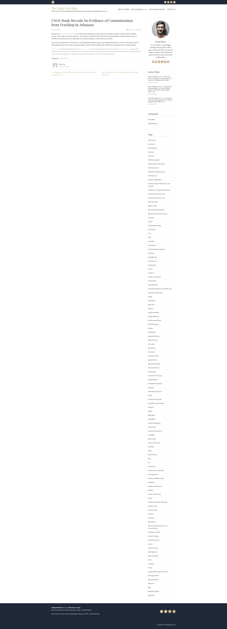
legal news (151, 415)
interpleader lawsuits (155, 384)
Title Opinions (152, 552)
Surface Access (153, 548)
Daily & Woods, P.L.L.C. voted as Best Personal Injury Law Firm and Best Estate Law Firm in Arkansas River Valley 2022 (160, 89)
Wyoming (151, 595)
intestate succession (155, 391)
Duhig (150, 297)
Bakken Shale (152, 206)
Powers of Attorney (154, 494)
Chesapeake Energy (154, 226)
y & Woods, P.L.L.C (84, 49)
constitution (152, 245)
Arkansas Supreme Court (156, 198)
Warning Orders (153, 576)
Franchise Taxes (153, 356)
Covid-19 (151, 273)
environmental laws (154, 320)
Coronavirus (152, 261)
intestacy (151, 388)
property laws (152, 510)
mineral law (152, 427)
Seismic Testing (153, 536)
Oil (149, 463)
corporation (152, 265)
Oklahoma (151, 482)
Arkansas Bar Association (156, 164)
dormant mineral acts (155, 293)
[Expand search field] (52, 2)
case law (151, 218)
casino (150, 222)
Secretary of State (154, 532)
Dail (80, 49)
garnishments (152, 360)
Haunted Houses (153, 368)
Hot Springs (152, 372)
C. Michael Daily (54, 49)
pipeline (150, 490)
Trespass (151, 564)
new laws (151, 447)
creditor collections (154, 277)
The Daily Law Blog (64, 8)
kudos (150, 395)
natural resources (154, 443)
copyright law (152, 257)
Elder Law (151, 305)
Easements (151, 301)
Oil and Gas (152, 467)
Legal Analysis (64, 58)
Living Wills (151, 419)
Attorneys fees (153, 202)
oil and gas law (153, 474)
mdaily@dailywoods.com (123, 49)
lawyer (150, 411)
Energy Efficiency (153, 316)
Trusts (150, 568)
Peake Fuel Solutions (155, 486)
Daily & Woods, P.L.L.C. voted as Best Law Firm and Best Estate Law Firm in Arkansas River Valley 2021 (160, 99)
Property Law (152, 506)
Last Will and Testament (156, 403)
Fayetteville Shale (153, 336)
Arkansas (151, 156)
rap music (151, 518)
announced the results (67, 34)
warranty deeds (153, 580)
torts (149, 560)
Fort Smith (151, 352)
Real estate (151, 522)
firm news (151, 344)
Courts (150, 269)
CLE (149, 233)
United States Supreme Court (158, 572)
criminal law (152, 281)
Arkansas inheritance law (156, 172)
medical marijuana (154, 423)
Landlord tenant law (154, 399)
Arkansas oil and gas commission (159, 190)
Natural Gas (152, 439)
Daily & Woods (153, 285)
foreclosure (152, 348)
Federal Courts (153, 340)
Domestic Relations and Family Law (159, 289)
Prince (150, 498)
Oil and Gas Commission (156, 470)
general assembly (154, 364)
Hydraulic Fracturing (155, 376)
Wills (149, 587)
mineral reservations (155, 431)
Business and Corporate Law (157, 214)
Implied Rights (152, 380)
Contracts (151, 253)
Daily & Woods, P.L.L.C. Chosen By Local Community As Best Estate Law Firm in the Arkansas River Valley (160, 78)
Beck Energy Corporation (156, 210)
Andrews (151, 152)
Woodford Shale (153, 591)
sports (150, 544)
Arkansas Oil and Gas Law (156, 194)
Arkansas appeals (154, 160)
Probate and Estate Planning (157, 502)
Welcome (151, 583)
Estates (150, 328)
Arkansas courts (153, 168)
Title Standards (153, 556)
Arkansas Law (152, 176)
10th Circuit (152, 140)
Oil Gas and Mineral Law (156, 478)
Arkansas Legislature (155, 180)
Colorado (151, 241)
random (150, 514)
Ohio (149, 459)
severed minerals (154, 540)
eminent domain (153, 312)
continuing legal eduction (156, 249)
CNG (149, 237)
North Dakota (152, 455)
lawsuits (150, 407)
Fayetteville (151, 332)
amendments (152, 148)
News (150, 451)
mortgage (151, 435)
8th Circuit (151, 144)
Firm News (151, 120)
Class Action (152, 230)
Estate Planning (153, 324)
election (150, 309)
